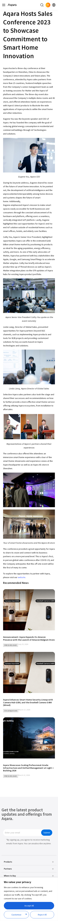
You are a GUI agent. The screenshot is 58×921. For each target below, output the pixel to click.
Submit (46, 832)
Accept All (29, 905)
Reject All (42, 914)
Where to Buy (10, 875)
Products (8, 862)
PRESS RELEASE (10, 645)
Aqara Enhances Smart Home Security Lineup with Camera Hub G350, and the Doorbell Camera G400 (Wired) (28, 702)
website (21, 577)
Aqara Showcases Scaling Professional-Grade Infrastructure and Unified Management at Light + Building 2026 (28, 768)
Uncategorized (10, 711)
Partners (8, 868)
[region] (29, 899)
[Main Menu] (4, 5)
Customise (16, 914)
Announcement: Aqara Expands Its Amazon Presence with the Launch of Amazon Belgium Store (29, 638)
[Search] (41, 4)
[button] (29, 861)
